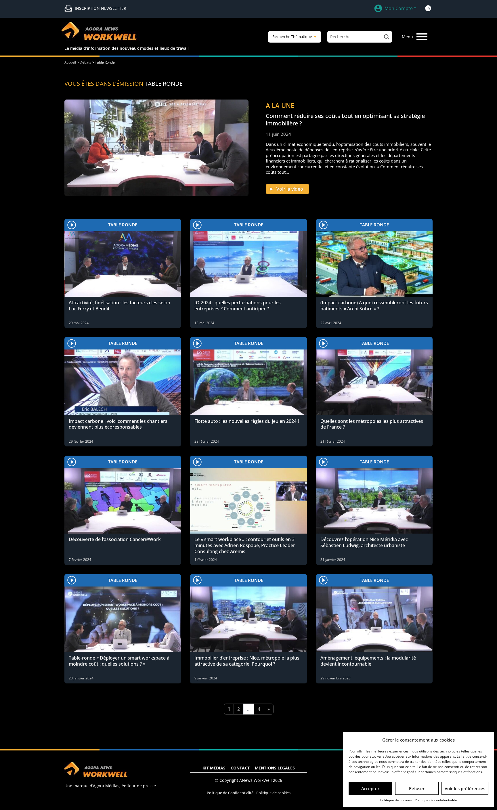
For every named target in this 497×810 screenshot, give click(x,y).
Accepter (370, 788)
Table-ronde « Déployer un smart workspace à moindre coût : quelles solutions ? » (119, 661)
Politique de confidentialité (436, 800)
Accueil (70, 62)
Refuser (417, 788)
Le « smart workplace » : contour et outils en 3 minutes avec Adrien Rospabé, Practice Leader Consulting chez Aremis (244, 545)
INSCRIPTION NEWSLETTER (100, 8)
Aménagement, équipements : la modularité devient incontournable (368, 661)
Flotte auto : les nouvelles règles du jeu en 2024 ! (246, 421)
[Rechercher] (386, 37)
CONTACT (240, 768)
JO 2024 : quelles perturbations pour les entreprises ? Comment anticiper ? (237, 305)
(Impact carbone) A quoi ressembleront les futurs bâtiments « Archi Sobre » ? (374, 305)
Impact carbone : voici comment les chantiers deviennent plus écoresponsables (118, 424)
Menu (407, 36)
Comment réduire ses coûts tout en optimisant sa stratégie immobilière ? (345, 119)
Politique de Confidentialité (230, 792)
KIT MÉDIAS (213, 768)
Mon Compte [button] (399, 8)
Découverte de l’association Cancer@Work (115, 539)
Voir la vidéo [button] (289, 189)
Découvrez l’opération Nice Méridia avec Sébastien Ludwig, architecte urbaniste (364, 542)
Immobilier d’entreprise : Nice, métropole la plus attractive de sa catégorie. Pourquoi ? (246, 661)
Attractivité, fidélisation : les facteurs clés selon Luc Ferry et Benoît (119, 305)
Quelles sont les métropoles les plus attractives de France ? (371, 424)
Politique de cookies (396, 800)
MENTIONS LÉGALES (275, 768)
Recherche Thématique (294, 36)
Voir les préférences (465, 788)
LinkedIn (428, 8)
